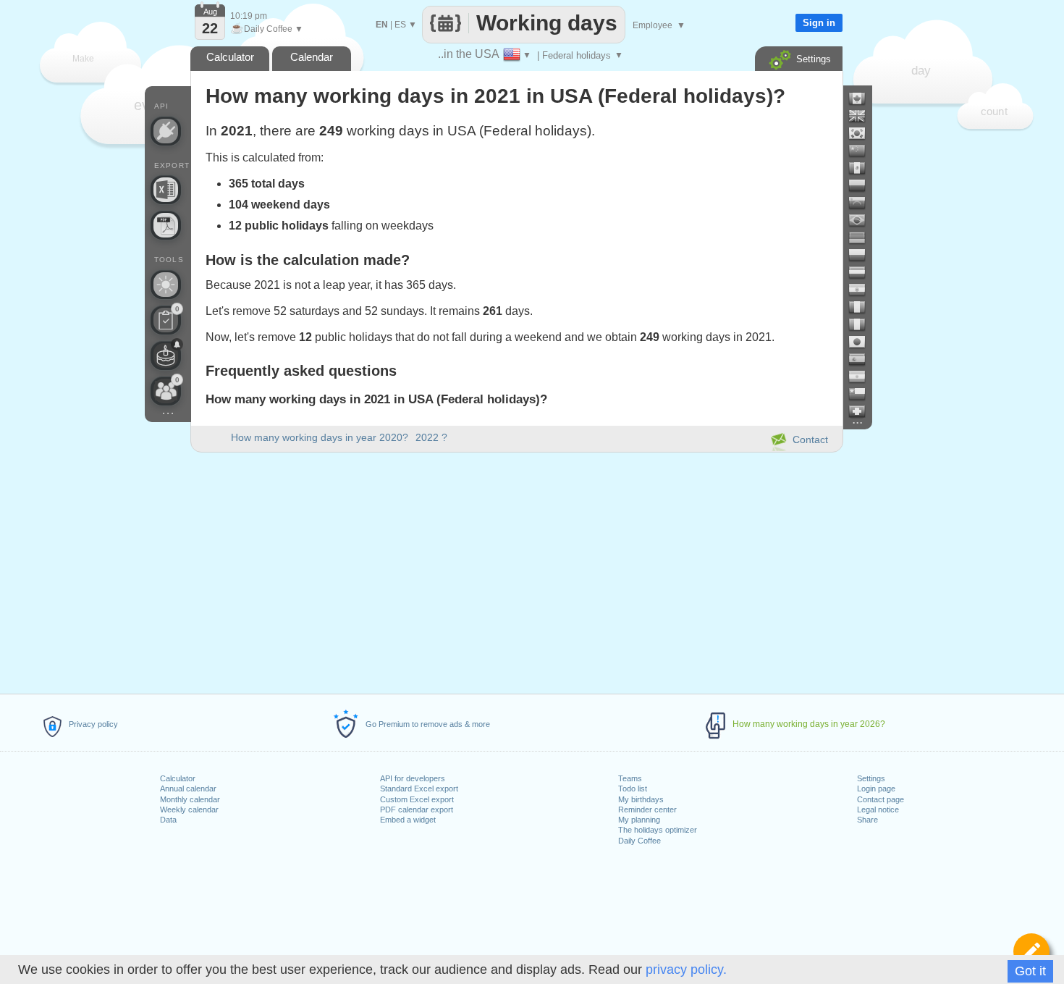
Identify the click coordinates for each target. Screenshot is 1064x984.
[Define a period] (1031, 951)
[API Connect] (166, 131)
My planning (639, 819)
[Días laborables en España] (862, 359)
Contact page (880, 799)
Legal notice (878, 809)
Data (168, 819)
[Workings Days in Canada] (862, 98)
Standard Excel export (419, 788)
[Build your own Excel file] (166, 189)
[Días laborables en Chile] (862, 394)
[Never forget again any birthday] (166, 355)
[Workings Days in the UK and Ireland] (862, 116)
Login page (876, 788)
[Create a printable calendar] (166, 225)
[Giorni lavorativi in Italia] (862, 324)
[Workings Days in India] (862, 289)
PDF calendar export (416, 809)
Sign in (819, 22)
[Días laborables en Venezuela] (862, 202)
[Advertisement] (516, 570)
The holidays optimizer (657, 829)
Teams (630, 778)
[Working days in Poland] (862, 255)
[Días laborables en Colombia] (862, 185)
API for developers (412, 778)
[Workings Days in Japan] (862, 341)
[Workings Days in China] (862, 150)
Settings (871, 778)
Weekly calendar (189, 809)
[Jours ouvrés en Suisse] (862, 411)
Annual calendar (188, 788)
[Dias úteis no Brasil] (862, 220)
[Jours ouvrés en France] (862, 307)
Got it (1030, 971)
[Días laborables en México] (862, 168)
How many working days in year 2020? (319, 437)
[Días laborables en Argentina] (862, 376)
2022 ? (431, 437)
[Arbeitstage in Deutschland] (862, 237)
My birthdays (641, 799)
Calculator (177, 778)
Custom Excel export (417, 799)
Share (867, 819)
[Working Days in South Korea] (862, 133)
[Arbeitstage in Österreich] (862, 272)
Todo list (632, 788)
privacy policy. (686, 969)
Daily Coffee (639, 840)
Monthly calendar (190, 799)
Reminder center (647, 809)
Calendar (311, 57)
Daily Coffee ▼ (266, 29)
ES (400, 25)
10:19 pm (248, 16)
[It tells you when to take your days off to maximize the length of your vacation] (166, 284)
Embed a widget (408, 819)
